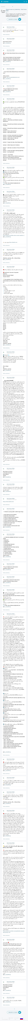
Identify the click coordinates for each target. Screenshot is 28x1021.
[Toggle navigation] (26, 2)
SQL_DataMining (7, 43)
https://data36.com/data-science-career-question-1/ (13, 235)
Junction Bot (11, 1018)
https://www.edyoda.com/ (8, 501)
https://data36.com (13, 242)
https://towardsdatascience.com (13, 77)
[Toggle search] (24, 2)
